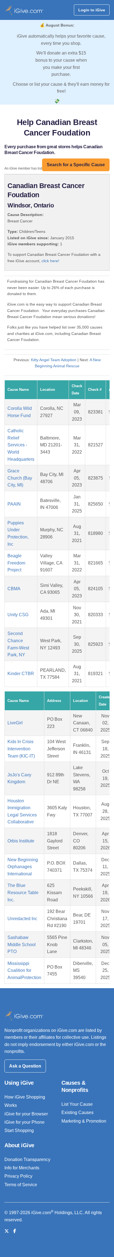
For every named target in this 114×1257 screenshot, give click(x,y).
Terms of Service (20, 1184)
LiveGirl (15, 722)
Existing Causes (77, 1112)
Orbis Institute (20, 841)
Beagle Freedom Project (16, 562)
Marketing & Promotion (83, 1121)
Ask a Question (25, 1066)
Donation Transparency (27, 1159)
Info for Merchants (21, 1167)
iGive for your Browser (26, 1114)
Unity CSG (17, 614)
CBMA (13, 588)
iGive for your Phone (24, 1122)
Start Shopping (19, 1130)
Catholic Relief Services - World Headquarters (20, 444)
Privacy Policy (18, 1176)
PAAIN (14, 504)
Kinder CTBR (20, 673)
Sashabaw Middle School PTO (21, 944)
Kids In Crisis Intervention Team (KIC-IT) (21, 748)
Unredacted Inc (22, 918)
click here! (50, 261)
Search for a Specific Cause (76, 164)
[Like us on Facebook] (14, 1231)
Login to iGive (91, 10)
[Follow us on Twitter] (6, 1231)
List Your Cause (77, 1104)
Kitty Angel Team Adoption (53, 360)
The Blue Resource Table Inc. (22, 892)
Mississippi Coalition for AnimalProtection (24, 970)
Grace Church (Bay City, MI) (19, 478)
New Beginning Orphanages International (22, 866)
